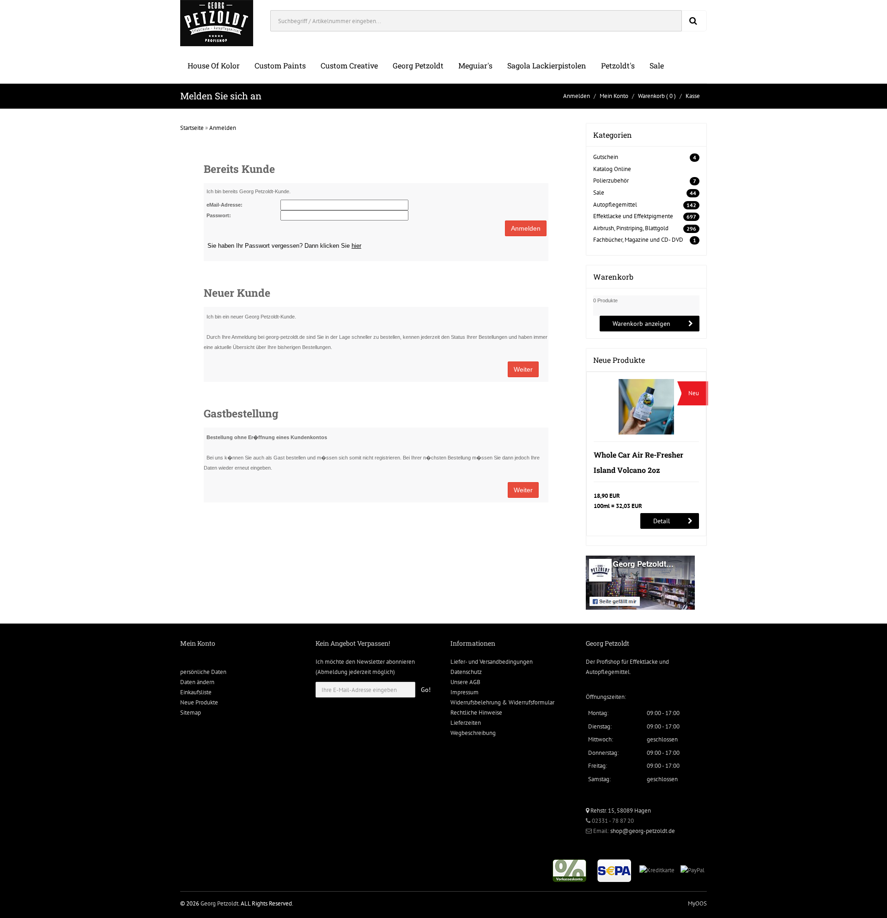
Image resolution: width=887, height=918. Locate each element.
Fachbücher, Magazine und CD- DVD (638, 240)
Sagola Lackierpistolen (546, 65)
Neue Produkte (199, 702)
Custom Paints (280, 65)
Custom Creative (349, 65)
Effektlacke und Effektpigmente (633, 216)
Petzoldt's (618, 65)
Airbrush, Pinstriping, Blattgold (630, 228)
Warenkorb (651, 96)
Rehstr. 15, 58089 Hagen (620, 810)
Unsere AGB (465, 682)
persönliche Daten (203, 672)
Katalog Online (612, 169)
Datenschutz (466, 672)
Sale (657, 65)
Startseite (192, 128)
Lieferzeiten (465, 723)
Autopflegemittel (615, 204)
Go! (426, 689)
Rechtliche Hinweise (476, 712)
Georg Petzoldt (418, 65)
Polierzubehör (611, 180)
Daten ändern (197, 682)
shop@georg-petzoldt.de (642, 831)
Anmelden (576, 96)
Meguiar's (475, 65)
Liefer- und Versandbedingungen (491, 662)
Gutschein (605, 157)
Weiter (523, 369)
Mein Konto (614, 96)
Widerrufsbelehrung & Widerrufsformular (502, 702)
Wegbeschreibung (473, 733)
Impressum (464, 692)
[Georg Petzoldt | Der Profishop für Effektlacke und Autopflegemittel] (216, 22)
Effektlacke (644, 662)
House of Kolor (214, 65)
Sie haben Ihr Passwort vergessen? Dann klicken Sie (284, 245)
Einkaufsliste (196, 692)
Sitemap (190, 712)
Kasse (693, 96)
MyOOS (697, 903)
